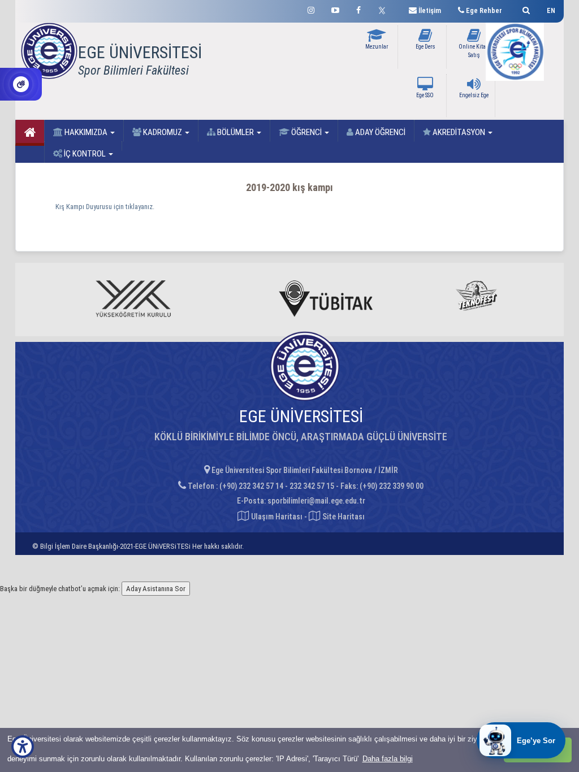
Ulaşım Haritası (276, 516)
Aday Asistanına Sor (155, 588)
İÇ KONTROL (84, 154)
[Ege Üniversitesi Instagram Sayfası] (311, 9)
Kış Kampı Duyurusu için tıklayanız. (104, 206)
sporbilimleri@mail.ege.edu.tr (316, 500)
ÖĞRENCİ (306, 132)
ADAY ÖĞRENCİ (379, 132)
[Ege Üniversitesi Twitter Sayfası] (384, 9)
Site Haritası (343, 516)
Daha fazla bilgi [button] (387, 758)
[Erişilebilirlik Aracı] (22, 746)
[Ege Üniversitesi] (524, 9)
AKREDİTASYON (459, 132)
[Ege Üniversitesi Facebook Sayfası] (358, 9)
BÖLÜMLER (235, 132)
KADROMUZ (162, 132)
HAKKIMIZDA (86, 132)
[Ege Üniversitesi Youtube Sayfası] (335, 9)
